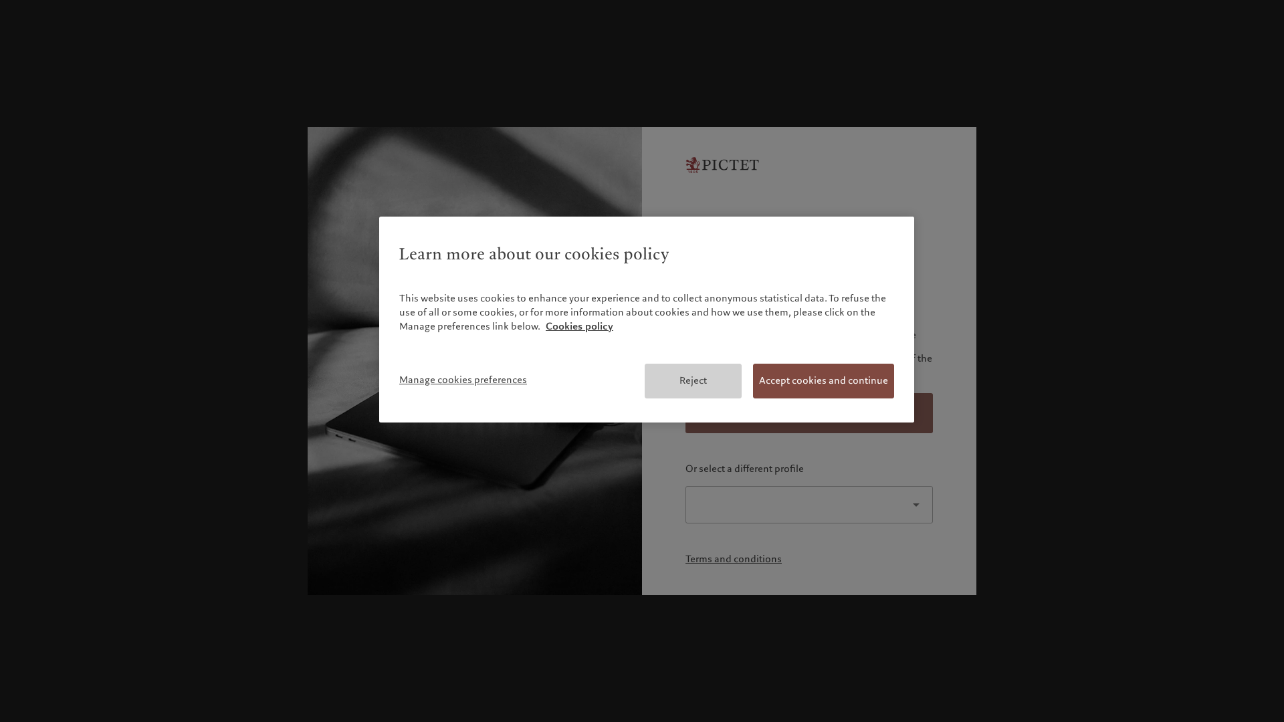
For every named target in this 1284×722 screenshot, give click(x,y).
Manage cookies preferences (463, 379)
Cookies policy (579, 326)
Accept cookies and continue (823, 380)
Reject (693, 380)
